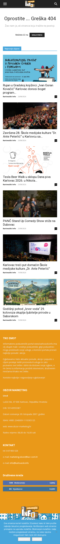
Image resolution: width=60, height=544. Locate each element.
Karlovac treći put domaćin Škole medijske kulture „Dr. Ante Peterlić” (26, 266)
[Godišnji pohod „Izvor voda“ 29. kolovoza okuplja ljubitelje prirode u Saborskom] (30, 291)
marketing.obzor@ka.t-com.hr (24, 456)
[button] (5, 4)
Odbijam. (37, 539)
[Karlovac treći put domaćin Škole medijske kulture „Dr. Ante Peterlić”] (30, 247)
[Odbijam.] (56, 531)
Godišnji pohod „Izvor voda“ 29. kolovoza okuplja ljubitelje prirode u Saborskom (26, 312)
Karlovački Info (9, 96)
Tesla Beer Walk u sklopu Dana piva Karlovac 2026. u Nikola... (27, 178)
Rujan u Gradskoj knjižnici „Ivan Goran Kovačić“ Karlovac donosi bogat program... (28, 89)
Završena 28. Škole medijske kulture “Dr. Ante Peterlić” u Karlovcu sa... (30, 134)
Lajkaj (52, 483)
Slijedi (52, 489)
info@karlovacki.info (19, 463)
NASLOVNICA (37, 35)
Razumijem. (24, 539)
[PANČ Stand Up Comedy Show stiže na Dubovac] (30, 203)
